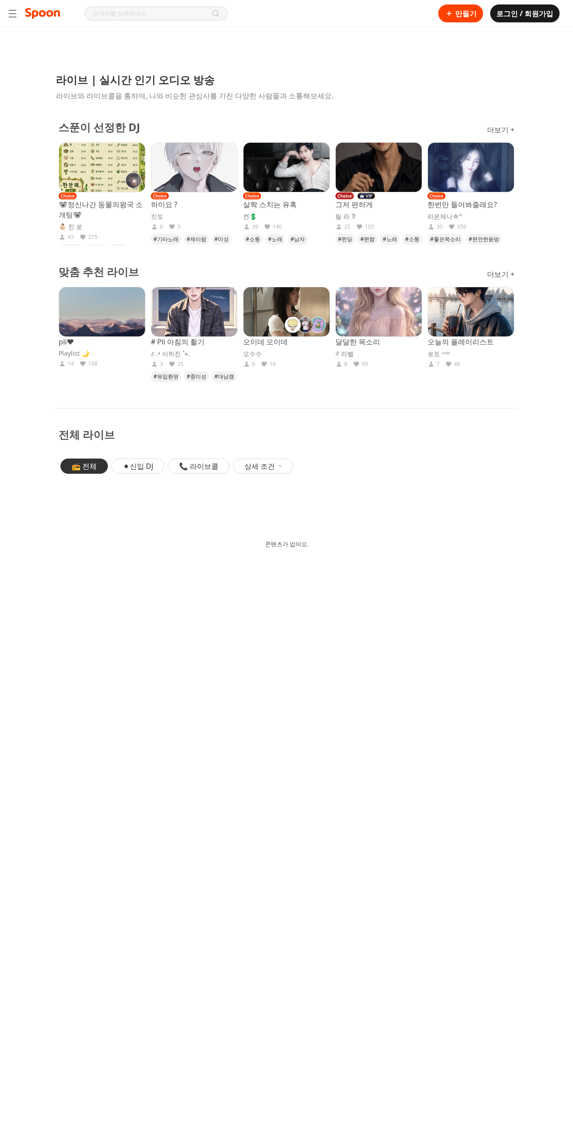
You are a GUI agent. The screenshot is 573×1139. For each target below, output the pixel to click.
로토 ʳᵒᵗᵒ (439, 354)
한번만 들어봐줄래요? (462, 204)
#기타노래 (166, 239)
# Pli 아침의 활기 (178, 342)
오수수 (252, 354)
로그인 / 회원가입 (524, 13)
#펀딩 (345, 239)
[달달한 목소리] (379, 311)
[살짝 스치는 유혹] (286, 167)
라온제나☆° (445, 216)
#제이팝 (196, 239)
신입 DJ (141, 466)
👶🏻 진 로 (70, 227)
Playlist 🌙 (74, 353)
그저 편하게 (354, 204)
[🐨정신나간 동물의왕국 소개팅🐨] (102, 167)
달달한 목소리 (357, 342)
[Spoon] (42, 13)
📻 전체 (84, 466)
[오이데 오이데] (286, 311)
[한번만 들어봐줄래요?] (471, 167)
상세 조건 (259, 466)
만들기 (466, 13)
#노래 (275, 239)
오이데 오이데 (265, 342)
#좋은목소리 (445, 239)
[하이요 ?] (194, 167)
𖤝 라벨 (344, 354)
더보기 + (500, 130)
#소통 (253, 239)
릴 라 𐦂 (345, 216)
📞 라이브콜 (198, 466)
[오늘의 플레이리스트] (471, 311)
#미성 (221, 239)
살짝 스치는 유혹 (270, 204)
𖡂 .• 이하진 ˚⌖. (170, 354)
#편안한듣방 (484, 239)
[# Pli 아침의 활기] (194, 311)
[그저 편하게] (379, 167)
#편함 (367, 239)
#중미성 (196, 376)
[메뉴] (12, 13)
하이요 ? (164, 204)
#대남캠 (224, 376)
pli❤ (66, 342)
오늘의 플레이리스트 (461, 342)
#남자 (298, 239)
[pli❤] (102, 311)
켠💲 (250, 216)
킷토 (157, 216)
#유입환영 (166, 376)
